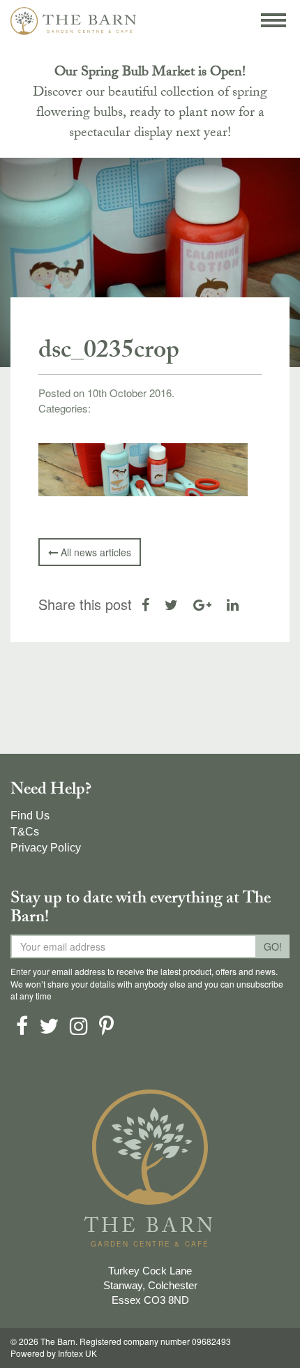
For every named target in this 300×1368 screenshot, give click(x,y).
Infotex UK (77, 1354)
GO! (273, 946)
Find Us (30, 815)
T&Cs (24, 832)
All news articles (94, 552)
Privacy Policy (45, 848)
